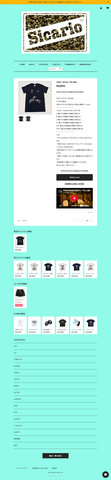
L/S (15, 353)
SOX (15, 412)
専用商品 (17, 439)
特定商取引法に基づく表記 (40, 468)
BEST (16, 445)
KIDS (16, 406)
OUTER (17, 392)
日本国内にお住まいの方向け (74, 184)
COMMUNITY (70, 64)
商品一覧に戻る (55, 456)
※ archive (18, 425)
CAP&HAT (18, 399)
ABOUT (32, 64)
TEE (15, 346)
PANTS (16, 386)
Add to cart (75, 177)
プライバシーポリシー (22, 468)
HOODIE (17, 366)
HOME (22, 64)
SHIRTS (17, 432)
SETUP (16, 379)
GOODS (17, 419)
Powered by (53, 476)
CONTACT (56, 64)
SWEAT (17, 373)
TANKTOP (18, 359)
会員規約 (54, 468)
